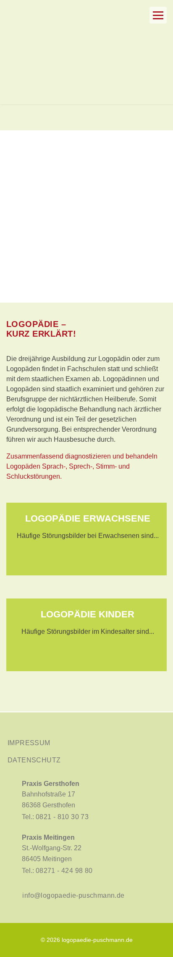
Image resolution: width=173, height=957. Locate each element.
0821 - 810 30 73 (62, 816)
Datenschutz (34, 760)
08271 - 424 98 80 (64, 870)
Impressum (29, 742)
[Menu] (158, 15)
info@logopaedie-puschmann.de (73, 895)
